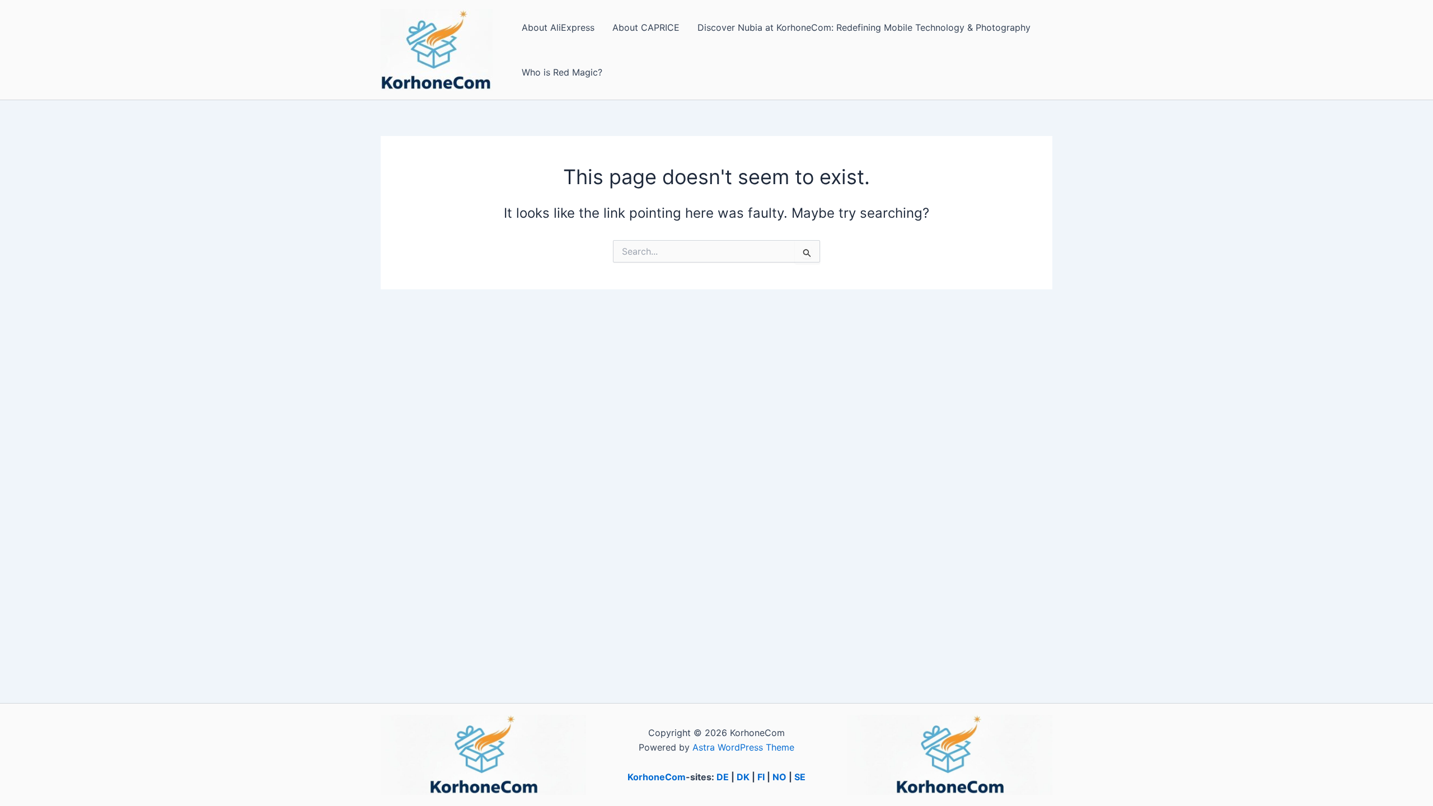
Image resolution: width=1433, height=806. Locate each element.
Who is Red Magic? (562, 72)
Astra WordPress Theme (743, 747)
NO (779, 776)
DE (722, 776)
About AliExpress (558, 27)
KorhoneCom (656, 776)
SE (800, 776)
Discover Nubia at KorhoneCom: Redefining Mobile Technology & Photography (864, 27)
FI (761, 776)
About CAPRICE (646, 27)
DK (743, 776)
